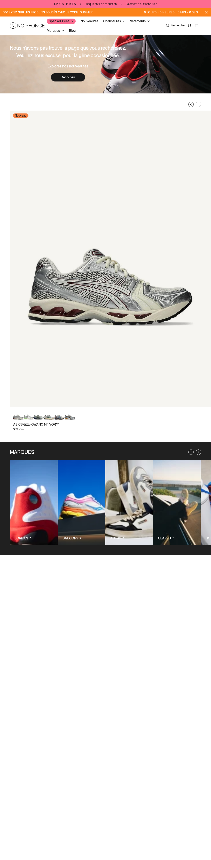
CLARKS (164, 538)
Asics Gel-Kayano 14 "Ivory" (36, 424)
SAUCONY (70, 538)
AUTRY (115, 538)
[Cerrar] (206, 12)
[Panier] (197, 25)
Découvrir (68, 77)
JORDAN (21, 538)
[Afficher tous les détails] (34, 502)
